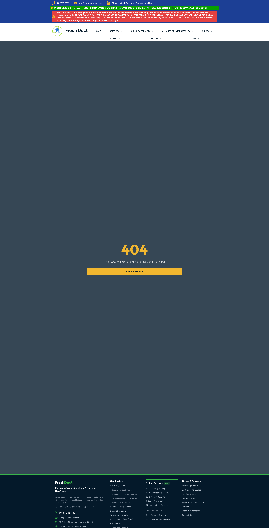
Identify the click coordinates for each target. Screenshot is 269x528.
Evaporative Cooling (118, 511)
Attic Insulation (116, 523)
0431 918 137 (67, 512)
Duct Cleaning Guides (191, 490)
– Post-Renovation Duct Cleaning (123, 498)
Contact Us (187, 515)
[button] (134, 271)
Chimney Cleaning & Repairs (122, 519)
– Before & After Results (120, 503)
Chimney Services (141, 31)
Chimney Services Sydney (176, 31)
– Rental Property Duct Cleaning (123, 494)
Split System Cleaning (119, 515)
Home (98, 31)
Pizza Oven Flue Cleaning (157, 505)
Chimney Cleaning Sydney (157, 493)
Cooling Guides (188, 498)
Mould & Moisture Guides (193, 502)
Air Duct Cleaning (117, 486)
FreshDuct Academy (191, 511)
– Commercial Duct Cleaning (122, 490)
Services (114, 31)
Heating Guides (189, 494)
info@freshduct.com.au (69, 518)
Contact (197, 38)
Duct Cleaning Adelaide (156, 515)
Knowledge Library (190, 486)
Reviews (185, 506)
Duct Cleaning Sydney (155, 488)
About (154, 38)
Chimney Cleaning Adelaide (158, 519)
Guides (205, 31)
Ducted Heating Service (120, 507)
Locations (112, 38)
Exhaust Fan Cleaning (155, 501)
